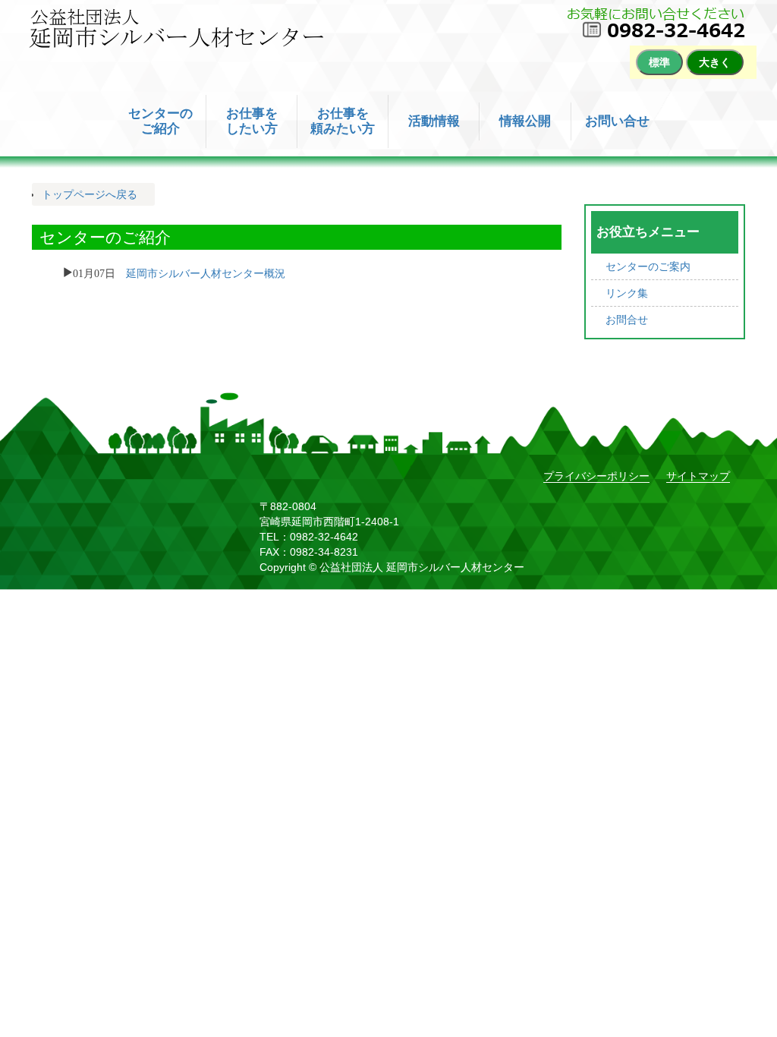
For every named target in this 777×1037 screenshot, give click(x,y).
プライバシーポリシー (596, 476)
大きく (715, 62)
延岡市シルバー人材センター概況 (205, 272)
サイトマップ (698, 476)
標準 (659, 62)
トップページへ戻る (89, 194)
